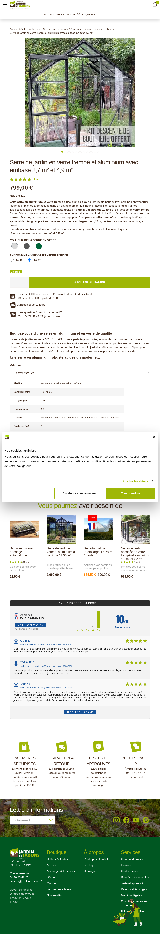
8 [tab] (81, 152)
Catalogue (90, 871)
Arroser (51, 865)
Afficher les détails (135, 481)
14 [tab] (98, 152)
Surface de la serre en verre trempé (39, 254)
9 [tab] (84, 152)
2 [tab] (65, 152)
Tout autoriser (130, 493)
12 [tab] (92, 152)
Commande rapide (132, 859)
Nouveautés (54, 895)
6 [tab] (76, 152)
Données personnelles (135, 877)
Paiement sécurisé (132, 911)
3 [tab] (68, 152)
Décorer (52, 877)
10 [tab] (87, 152)
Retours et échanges (134, 889)
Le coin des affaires (59, 889)
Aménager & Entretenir (61, 871)
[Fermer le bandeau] (154, 437)
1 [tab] (62, 152)
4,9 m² (37, 259)
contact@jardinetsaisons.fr (26, 881)
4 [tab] (70, 152)
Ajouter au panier (28, 584)
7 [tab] (79, 152)
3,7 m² (20, 259)
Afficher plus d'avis (80, 712)
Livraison (126, 865)
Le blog (88, 865)
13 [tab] (95, 152)
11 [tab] (90, 152)
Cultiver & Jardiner (58, 859)
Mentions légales (131, 895)
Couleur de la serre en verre (33, 240)
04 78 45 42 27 (135, 772)
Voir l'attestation (30, 625)
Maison (51, 883)
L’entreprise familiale (96, 859)
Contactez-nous (130, 871)
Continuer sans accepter (79, 493)
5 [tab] (73, 152)
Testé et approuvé (132, 883)
